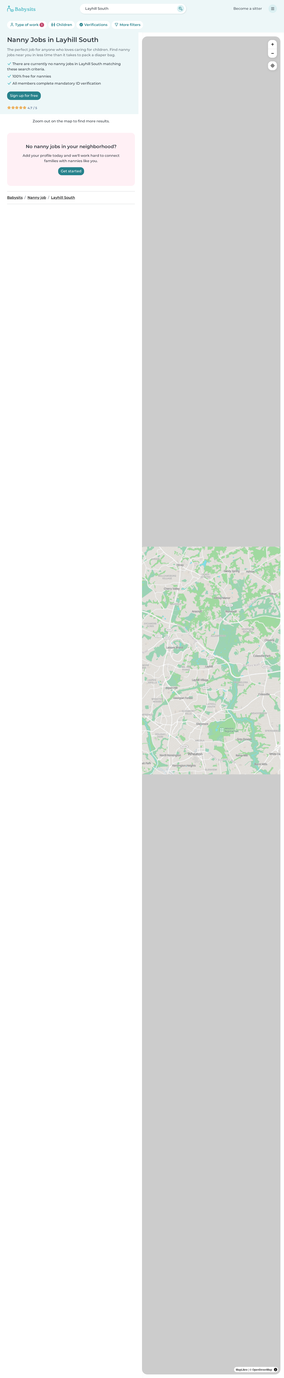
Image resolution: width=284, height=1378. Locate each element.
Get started (71, 171)
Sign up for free (24, 95)
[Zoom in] (272, 44)
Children (63, 25)
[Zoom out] (272, 53)
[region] (211, 705)
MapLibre (242, 1370)
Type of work (28, 25)
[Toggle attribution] (275, 1369)
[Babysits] (21, 9)
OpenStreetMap (262, 1370)
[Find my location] (272, 65)
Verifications (95, 25)
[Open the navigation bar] (272, 8)
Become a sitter (247, 8)
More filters (129, 25)
